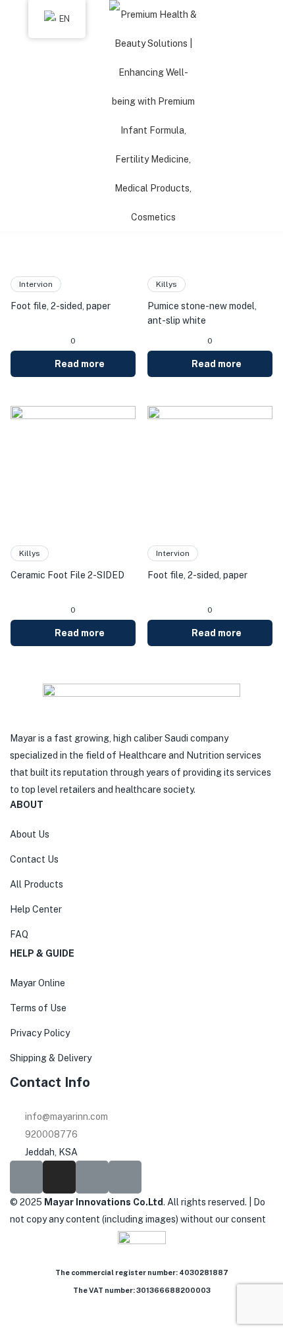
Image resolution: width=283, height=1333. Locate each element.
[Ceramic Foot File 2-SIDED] (73, 468)
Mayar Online (37, 983)
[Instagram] (59, 1177)
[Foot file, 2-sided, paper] (209, 468)
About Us (29, 834)
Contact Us (34, 859)
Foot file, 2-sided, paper (61, 306)
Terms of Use (38, 1008)
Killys (166, 284)
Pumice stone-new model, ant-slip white (202, 313)
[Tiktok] (92, 1177)
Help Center (36, 909)
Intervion (36, 284)
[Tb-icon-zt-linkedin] (125, 1177)
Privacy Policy (40, 1033)
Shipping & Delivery (50, 1058)
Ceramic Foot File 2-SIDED (67, 575)
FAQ (19, 934)
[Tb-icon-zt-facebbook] (26, 1177)
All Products (36, 884)
